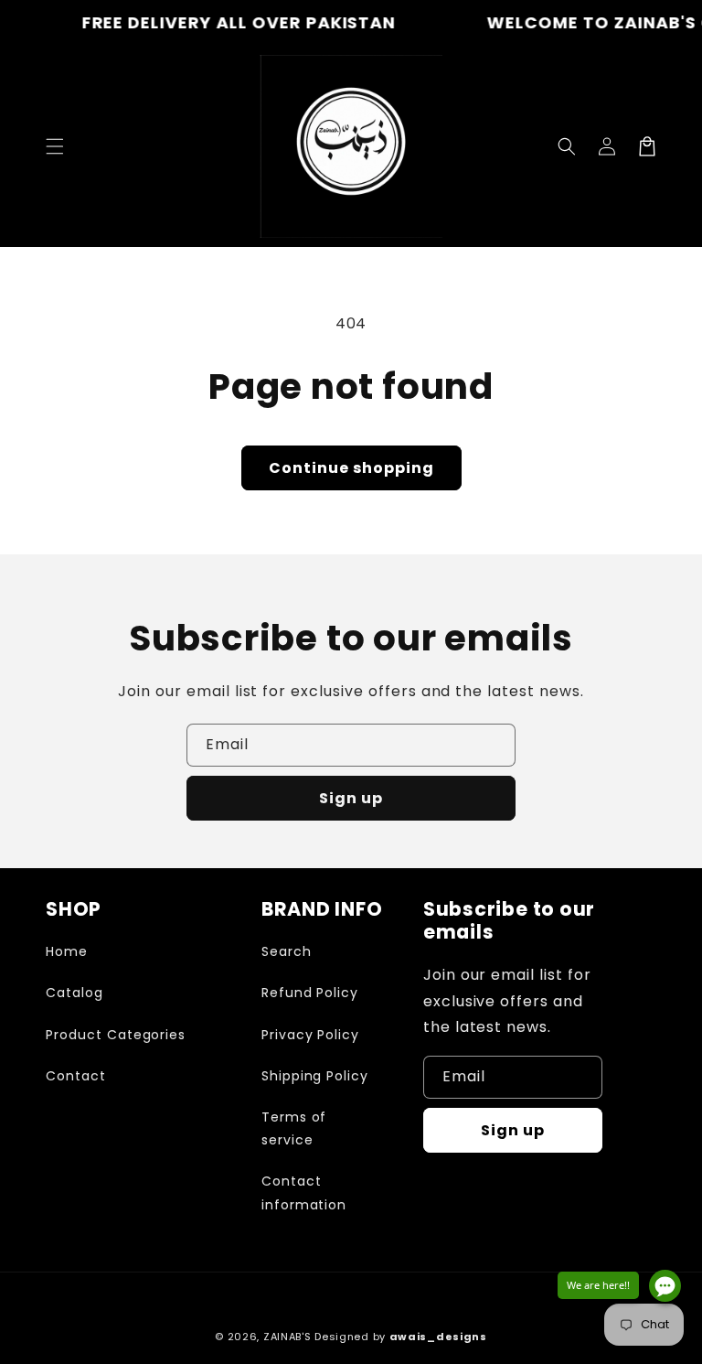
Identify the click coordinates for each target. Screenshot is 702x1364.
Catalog (74, 992)
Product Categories (116, 1035)
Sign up (351, 798)
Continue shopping (351, 467)
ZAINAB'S (288, 1336)
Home (67, 951)
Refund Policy (309, 992)
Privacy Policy (310, 1035)
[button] (567, 146)
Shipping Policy (314, 1076)
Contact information (304, 1192)
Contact (76, 1076)
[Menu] (55, 146)
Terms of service (294, 1128)
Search (286, 951)
